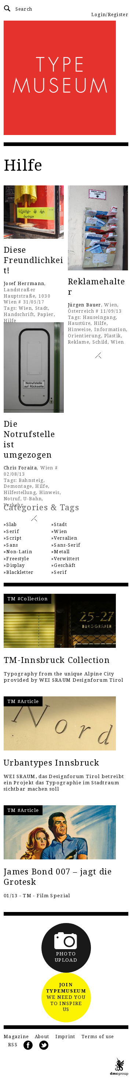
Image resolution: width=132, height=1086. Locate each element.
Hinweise (79, 329)
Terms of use (97, 1036)
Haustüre (79, 323)
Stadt (41, 308)
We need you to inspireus (66, 997)
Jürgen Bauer (84, 305)
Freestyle (17, 558)
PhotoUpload (66, 957)
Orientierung (84, 335)
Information (110, 329)
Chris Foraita (20, 468)
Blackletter (19, 572)
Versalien (65, 538)
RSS (13, 1044)
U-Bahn (32, 498)
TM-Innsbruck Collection (57, 660)
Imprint (65, 1036)
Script (14, 538)
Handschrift (19, 314)
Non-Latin (19, 551)
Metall (62, 551)
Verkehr (13, 505)
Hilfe (10, 320)
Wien (25, 308)
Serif (12, 531)
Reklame (78, 342)
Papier (45, 314)
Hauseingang (99, 317)
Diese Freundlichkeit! (33, 260)
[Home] (66, 78)
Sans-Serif (67, 545)
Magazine (16, 1036)
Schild (100, 342)
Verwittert (67, 558)
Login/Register (109, 15)
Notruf (12, 498)
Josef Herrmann (24, 283)
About (42, 1036)
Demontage (18, 486)
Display (15, 565)
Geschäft (65, 565)
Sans (12, 545)
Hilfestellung (20, 492)
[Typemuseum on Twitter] (44, 1045)
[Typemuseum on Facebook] (28, 1045)
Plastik (112, 335)
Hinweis (49, 492)
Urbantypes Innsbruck (51, 762)
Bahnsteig (31, 480)
